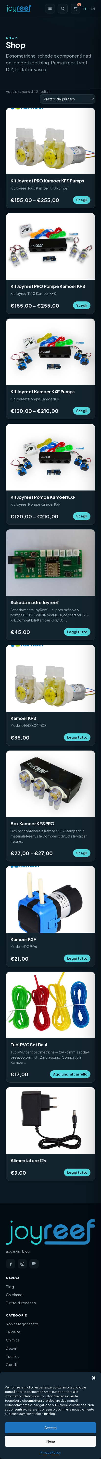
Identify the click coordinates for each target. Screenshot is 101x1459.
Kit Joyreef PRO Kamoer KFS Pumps (47, 180)
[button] (93, 1377)
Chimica (13, 1340)
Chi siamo (14, 1294)
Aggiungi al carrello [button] (70, 1074)
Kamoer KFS (23, 718)
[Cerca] (63, 8)
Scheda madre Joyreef (35, 602)
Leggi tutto (77, 632)
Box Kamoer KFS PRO (32, 823)
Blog (10, 1286)
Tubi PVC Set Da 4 (29, 1044)
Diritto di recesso (21, 1302)
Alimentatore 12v (28, 1160)
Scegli (81, 200)
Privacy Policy (51, 1452)
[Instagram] (22, 1263)
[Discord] (34, 1263)
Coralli (11, 1364)
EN (93, 9)
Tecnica (12, 1356)
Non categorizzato (22, 1323)
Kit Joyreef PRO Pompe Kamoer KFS (48, 286)
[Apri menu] (50, 8)
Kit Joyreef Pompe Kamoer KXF (43, 497)
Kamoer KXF (23, 939)
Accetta (50, 1428)
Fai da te (13, 1331)
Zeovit (11, 1348)
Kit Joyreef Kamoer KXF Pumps (43, 391)
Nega (50, 1441)
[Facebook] (10, 1263)
